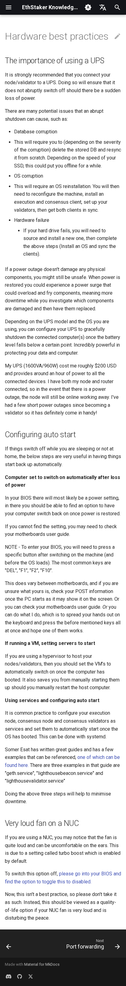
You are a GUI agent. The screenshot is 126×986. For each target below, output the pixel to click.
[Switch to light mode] (88, 7)
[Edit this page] (117, 37)
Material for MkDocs (42, 964)
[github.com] (19, 976)
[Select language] (103, 7)
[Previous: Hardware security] (8, 945)
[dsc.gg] (8, 976)
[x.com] (30, 976)
